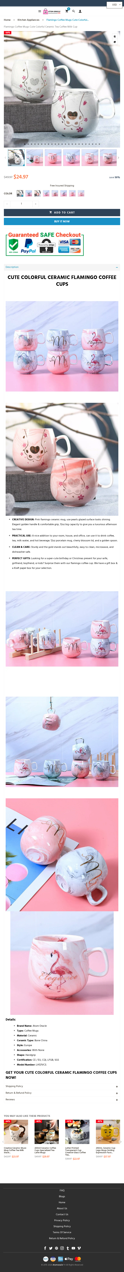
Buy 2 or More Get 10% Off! (68, 4)
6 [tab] (41, 144)
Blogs (62, 1196)
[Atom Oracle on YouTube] (73, 1249)
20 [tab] (89, 144)
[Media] (115, 42)
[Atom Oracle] (51, 11)
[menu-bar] (38, 11)
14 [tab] (68, 144)
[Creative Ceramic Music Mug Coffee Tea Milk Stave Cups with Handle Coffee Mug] (16, 1132)
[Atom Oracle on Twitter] (50, 1249)
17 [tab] (79, 144)
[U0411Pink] (55, 193)
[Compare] (115, 36)
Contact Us (62, 1214)
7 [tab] (45, 144)
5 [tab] (38, 144)
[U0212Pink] (81, 193)
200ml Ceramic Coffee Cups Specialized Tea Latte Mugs (45, 1150)
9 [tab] (51, 144)
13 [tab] (65, 144)
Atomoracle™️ (59, 1265)
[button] (5, 158)
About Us (62, 1208)
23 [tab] (99, 144)
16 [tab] (75, 144)
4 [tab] (35, 144)
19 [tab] (85, 144)
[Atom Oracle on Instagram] (62, 1249)
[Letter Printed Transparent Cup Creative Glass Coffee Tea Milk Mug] (77, 1132)
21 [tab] (92, 144)
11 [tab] (58, 144)
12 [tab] (62, 144)
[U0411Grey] (29, 193)
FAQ (62, 1190)
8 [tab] (48, 144)
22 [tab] (96, 144)
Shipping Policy (14, 1086)
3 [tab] (31, 144)
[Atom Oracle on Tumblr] (67, 1249)
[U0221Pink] (37, 193)
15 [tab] (72, 144)
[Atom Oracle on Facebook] (45, 1249)
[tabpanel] (62, 89)
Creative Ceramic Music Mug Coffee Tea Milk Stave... (15, 1150)
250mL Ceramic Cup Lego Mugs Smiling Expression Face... (105, 1150)
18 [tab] (82, 144)
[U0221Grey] (20, 193)
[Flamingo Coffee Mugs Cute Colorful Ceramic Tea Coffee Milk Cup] (62, 89)
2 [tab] (28, 144)
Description (12, 267)
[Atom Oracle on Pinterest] (56, 1249)
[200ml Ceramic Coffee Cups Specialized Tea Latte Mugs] (47, 1132)
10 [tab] (55, 144)
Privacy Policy (62, 1220)
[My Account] (79, 11)
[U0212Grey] (63, 193)
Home (62, 1202)
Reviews (10, 1099)
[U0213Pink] (72, 193)
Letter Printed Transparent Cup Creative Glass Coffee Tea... (75, 1151)
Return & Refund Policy (18, 1093)
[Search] (73, 11)
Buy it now (62, 221)
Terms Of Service (62, 1232)
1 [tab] (24, 144)
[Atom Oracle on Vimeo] (79, 1249)
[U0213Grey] (46, 193)
